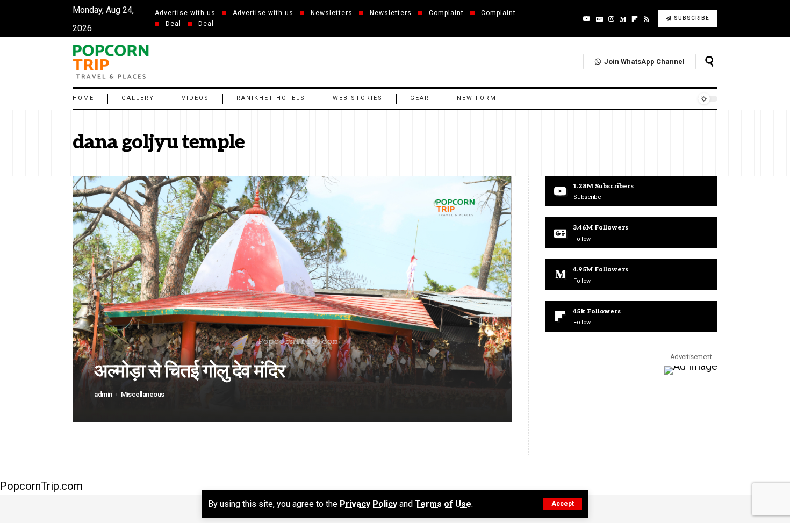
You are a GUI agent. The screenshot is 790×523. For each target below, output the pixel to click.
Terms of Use (443, 504)
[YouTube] (586, 18)
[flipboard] (635, 18)
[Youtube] (631, 191)
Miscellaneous (142, 394)
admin (103, 394)
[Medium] (623, 18)
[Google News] (599, 18)
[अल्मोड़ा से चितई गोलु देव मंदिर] (292, 299)
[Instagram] (611, 18)
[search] (709, 61)
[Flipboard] (631, 316)
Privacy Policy (368, 504)
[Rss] (646, 18)
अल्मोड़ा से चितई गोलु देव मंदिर (189, 371)
